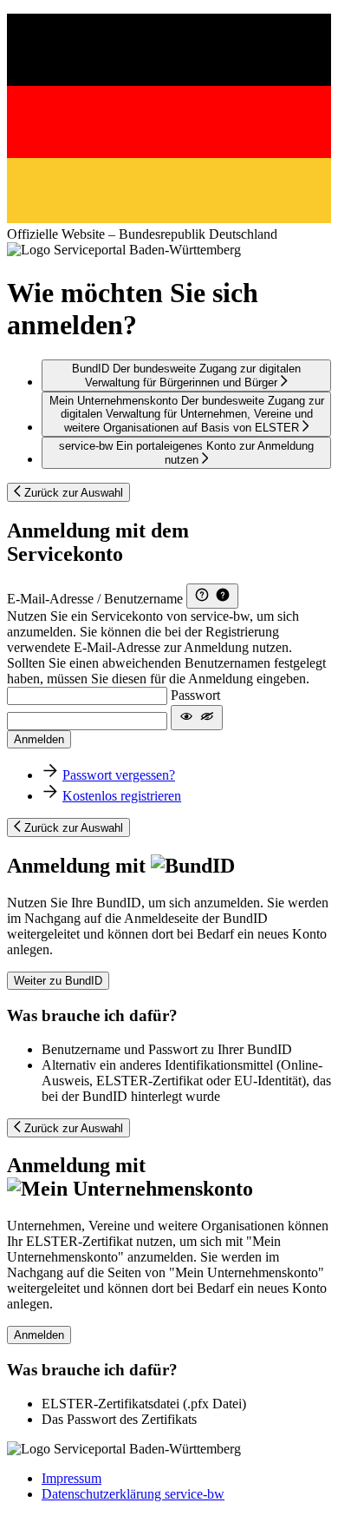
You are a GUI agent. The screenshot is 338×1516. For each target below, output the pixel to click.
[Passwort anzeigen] (197, 717)
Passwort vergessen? (118, 775)
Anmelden (39, 739)
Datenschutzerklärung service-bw (133, 1493)
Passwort (195, 695)
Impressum (71, 1478)
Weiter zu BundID (58, 980)
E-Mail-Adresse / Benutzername (95, 598)
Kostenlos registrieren (121, 795)
